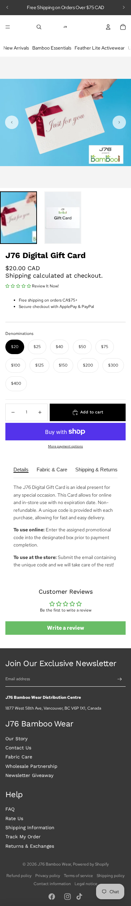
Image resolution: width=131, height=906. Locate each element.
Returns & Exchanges (29, 846)
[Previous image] (11, 122)
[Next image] (119, 122)
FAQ (9, 809)
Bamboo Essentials (51, 47)
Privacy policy (47, 875)
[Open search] (39, 27)
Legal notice (86, 883)
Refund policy (19, 875)
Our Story (16, 738)
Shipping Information (29, 827)
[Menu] (7, 27)
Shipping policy (111, 875)
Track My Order (23, 836)
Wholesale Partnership (31, 766)
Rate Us (14, 818)
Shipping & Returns (96, 469)
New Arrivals (16, 47)
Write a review (65, 627)
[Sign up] (120, 679)
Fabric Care (18, 756)
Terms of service (78, 875)
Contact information (52, 883)
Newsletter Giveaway (29, 775)
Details (21, 469)
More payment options (65, 446)
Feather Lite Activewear (100, 47)
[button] (18, 217)
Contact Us (18, 747)
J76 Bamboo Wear (54, 864)
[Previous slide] (7, 7)
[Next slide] (123, 7)
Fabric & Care (52, 469)
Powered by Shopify (91, 864)
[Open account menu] (108, 27)
